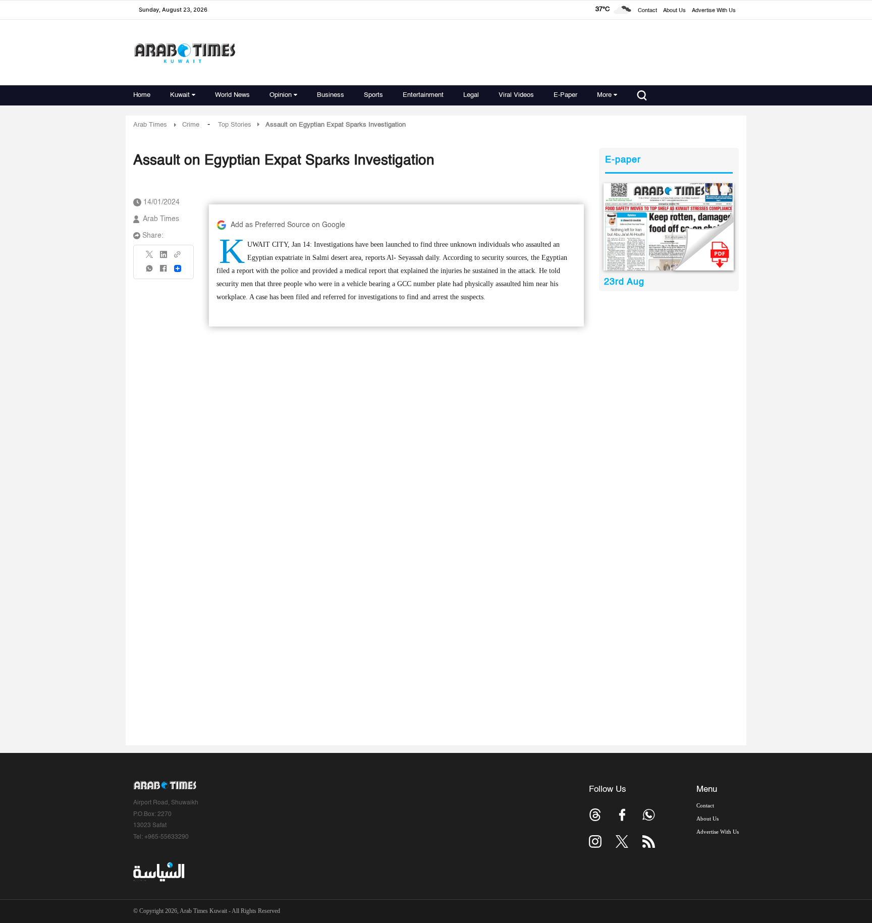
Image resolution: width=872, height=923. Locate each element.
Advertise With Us (714, 11)
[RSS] (648, 841)
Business (330, 95)
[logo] (184, 53)
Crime (190, 125)
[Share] (177, 268)
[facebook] (163, 272)
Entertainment (423, 95)
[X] (150, 257)
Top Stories (234, 125)
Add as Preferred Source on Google (288, 225)
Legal (471, 95)
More (604, 95)
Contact (647, 11)
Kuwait (180, 95)
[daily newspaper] (669, 226)
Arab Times (150, 125)
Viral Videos (516, 95)
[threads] (595, 814)
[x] (622, 841)
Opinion (280, 95)
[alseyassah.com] (158, 872)
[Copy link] (178, 257)
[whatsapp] (150, 272)
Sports (373, 95)
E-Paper (565, 95)
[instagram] (595, 841)
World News (232, 95)
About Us (674, 11)
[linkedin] (163, 258)
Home (141, 95)
